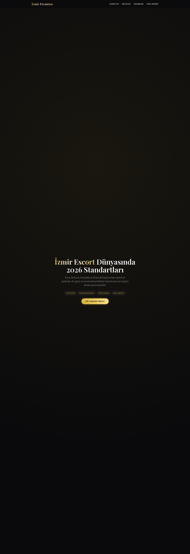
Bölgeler (126, 4)
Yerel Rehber (152, 4)
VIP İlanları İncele (95, 301)
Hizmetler (114, 4)
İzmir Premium (42, 4)
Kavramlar (138, 4)
